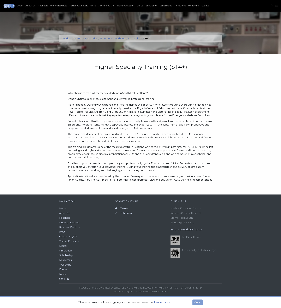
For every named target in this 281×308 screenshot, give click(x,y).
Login (20, 5)
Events (205, 5)
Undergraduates (58, 5)
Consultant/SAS (106, 5)
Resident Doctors (78, 5)
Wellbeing (193, 5)
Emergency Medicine (112, 38)
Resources (180, 5)
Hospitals (43, 5)
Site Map (64, 278)
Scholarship (166, 5)
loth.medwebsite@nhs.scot (186, 229)
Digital (140, 5)
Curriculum (135, 38)
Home (62, 208)
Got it (197, 302)
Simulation (151, 5)
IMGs (93, 5)
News (62, 274)
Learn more (162, 302)
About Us (30, 5)
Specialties (91, 38)
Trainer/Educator (125, 5)
